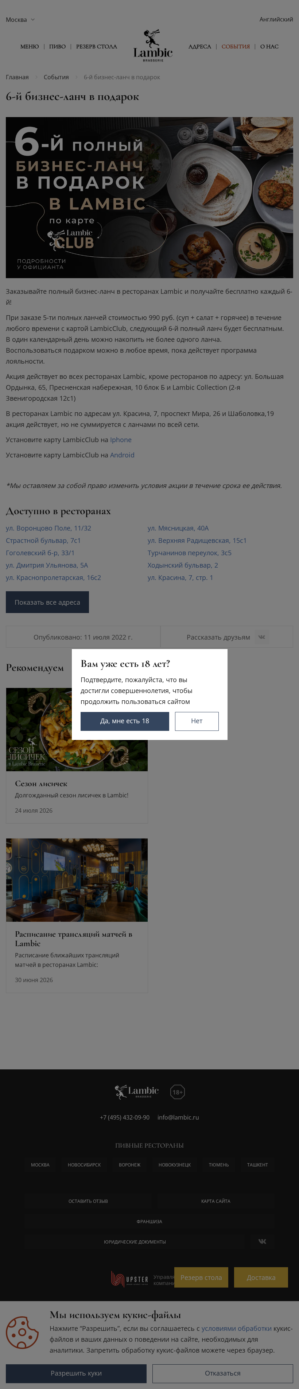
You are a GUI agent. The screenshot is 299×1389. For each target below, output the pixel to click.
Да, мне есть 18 (124, 720)
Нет (196, 720)
